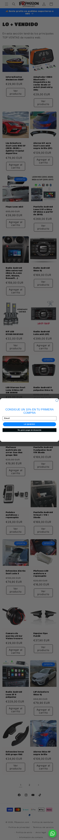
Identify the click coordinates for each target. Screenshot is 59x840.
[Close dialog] (57, 400)
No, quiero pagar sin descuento (29, 430)
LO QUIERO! (29, 424)
